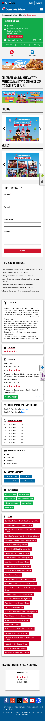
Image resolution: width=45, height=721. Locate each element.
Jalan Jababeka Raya (11, 481)
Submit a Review (11, 397)
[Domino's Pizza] (13, 9)
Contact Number (9, 219)
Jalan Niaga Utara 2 (11, 476)
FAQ (12, 709)
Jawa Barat (14, 15)
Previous (5, 129)
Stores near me (6, 15)
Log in (31, 3)
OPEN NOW (37, 40)
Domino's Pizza (23, 672)
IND (5, 3)
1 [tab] (21, 67)
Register (39, 3)
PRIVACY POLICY (8, 707)
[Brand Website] (38, 700)
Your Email (7, 207)
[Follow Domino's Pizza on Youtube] (32, 700)
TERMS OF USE (20, 707)
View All (38, 397)
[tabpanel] (22, 65)
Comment (7, 231)
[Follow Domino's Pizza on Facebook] (6, 700)
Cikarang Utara (26, 476)
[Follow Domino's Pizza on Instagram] (25, 700)
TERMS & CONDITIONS (34, 707)
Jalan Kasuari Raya (28, 481)
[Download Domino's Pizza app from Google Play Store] (42, 178)
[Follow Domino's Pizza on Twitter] (19, 700)
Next (40, 129)
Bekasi (20, 15)
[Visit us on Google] (13, 700)
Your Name (7, 194)
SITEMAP (5, 709)
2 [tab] (23, 67)
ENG (13, 3)
